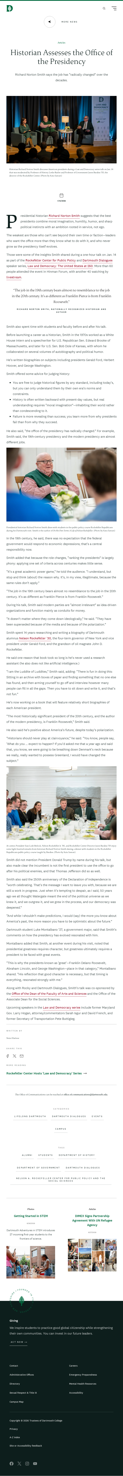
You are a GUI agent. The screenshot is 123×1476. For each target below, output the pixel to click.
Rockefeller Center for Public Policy (50, 260)
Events (97, 1116)
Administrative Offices (22, 1374)
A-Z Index (15, 1437)
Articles (61, 43)
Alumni (27, 1155)
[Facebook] (11, 1464)
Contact (14, 1365)
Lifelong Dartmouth (30, 1116)
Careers (73, 1365)
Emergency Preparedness (83, 1374)
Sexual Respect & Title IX (23, 1392)
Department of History (77, 1155)
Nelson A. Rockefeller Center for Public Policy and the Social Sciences (61, 1179)
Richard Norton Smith (64, 216)
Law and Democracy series (61, 1007)
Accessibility (76, 1392)
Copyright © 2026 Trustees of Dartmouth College (36, 1420)
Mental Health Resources (82, 1383)
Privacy (14, 1428)
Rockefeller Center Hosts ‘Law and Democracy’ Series (44, 1073)
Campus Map (17, 1401)
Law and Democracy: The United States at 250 (60, 266)
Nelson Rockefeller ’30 (34, 638)
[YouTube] (35, 1464)
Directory (15, 1383)
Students (45, 1155)
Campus (60, 1129)
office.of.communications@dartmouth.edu (85, 1095)
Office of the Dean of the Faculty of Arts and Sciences (48, 994)
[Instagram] (27, 1464)
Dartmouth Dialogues (97, 260)
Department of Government (38, 1167)
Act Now (17, 1342)
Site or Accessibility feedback (26, 1445)
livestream (13, 277)
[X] (19, 1464)
